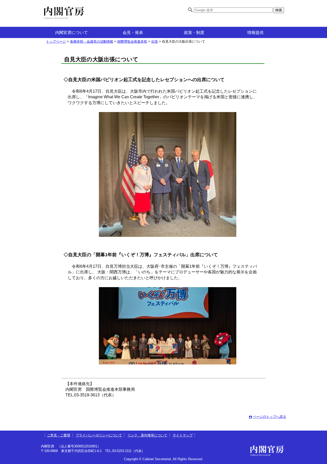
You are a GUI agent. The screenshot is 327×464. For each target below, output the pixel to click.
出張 (154, 41)
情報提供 (255, 32)
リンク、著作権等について (147, 435)
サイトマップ (183, 435)
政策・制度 (194, 32)
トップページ (56, 41)
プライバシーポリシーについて (99, 435)
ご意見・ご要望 (58, 435)
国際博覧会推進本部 (132, 41)
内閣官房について (71, 32)
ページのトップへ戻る (269, 417)
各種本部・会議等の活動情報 (91, 41)
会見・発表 (133, 32)
